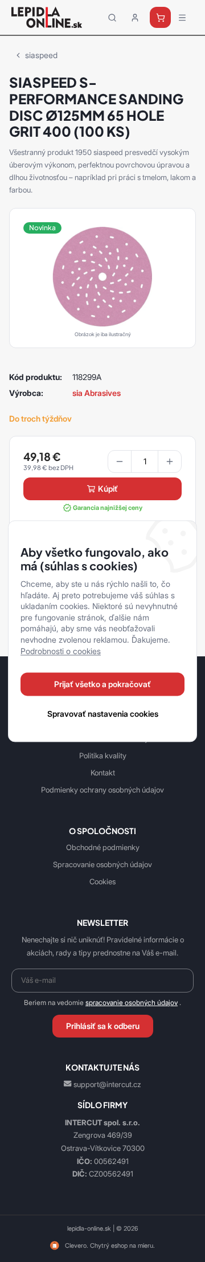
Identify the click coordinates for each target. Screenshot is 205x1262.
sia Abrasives (96, 393)
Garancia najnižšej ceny (107, 508)
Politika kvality (102, 755)
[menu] (182, 18)
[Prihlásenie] (135, 18)
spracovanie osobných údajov (131, 1003)
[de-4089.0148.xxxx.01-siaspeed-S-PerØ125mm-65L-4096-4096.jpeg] (102, 275)
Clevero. (76, 1245)
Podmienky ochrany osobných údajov (102, 789)
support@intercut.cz (107, 1084)
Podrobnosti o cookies (60, 651)
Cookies (102, 881)
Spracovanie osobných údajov (102, 864)
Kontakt (103, 772)
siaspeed (41, 55)
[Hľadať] (112, 18)
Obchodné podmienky (103, 847)
